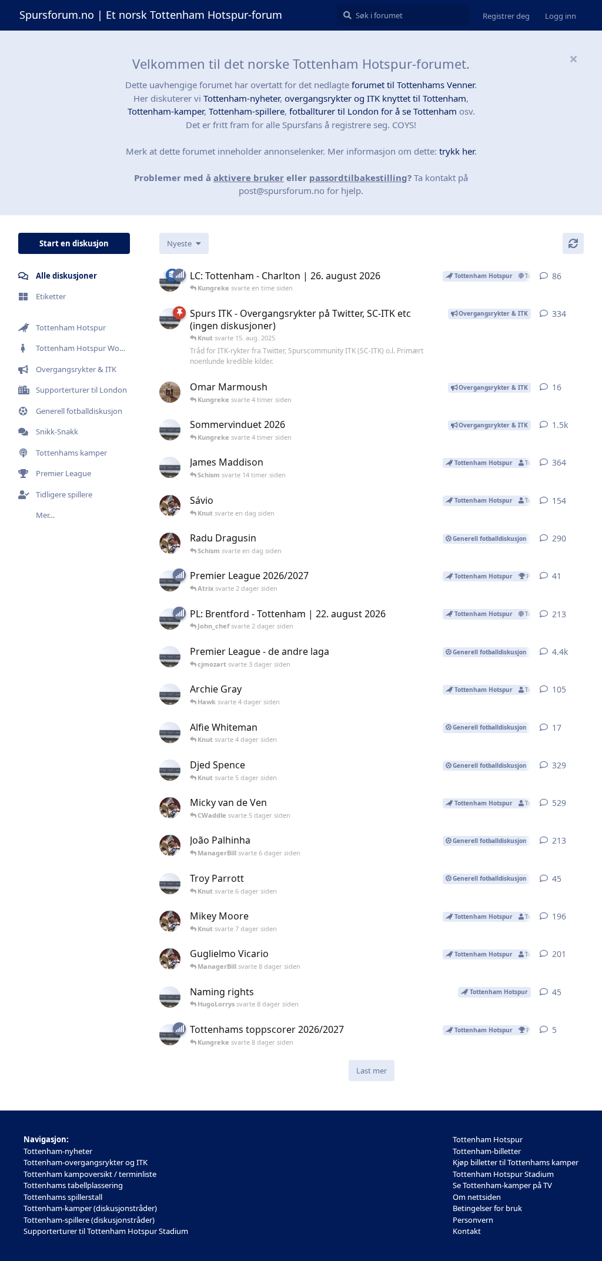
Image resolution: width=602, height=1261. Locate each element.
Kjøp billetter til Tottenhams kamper (515, 1162)
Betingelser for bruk (487, 1208)
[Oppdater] (573, 243)
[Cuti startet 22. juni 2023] (169, 958)
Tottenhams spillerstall (63, 1197)
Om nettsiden (477, 1197)
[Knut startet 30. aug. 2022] (169, 732)
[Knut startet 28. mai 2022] (169, 770)
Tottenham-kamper (166, 111)
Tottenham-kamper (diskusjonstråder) (90, 1208)
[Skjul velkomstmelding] (573, 58)
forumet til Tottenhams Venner (413, 85)
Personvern (473, 1220)
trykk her (456, 151)
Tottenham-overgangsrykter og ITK (86, 1162)
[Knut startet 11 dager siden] (169, 619)
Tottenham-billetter (487, 1151)
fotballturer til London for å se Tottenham (373, 111)
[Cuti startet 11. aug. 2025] (169, 505)
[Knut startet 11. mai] (169, 429)
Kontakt (467, 1231)
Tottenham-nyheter (241, 98)
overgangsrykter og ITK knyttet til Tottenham (375, 98)
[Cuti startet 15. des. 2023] (169, 543)
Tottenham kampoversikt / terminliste (90, 1174)
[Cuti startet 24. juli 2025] (169, 845)
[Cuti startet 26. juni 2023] (169, 807)
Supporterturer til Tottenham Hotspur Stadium (106, 1231)
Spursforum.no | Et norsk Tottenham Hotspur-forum (150, 15)
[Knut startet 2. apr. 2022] (169, 656)
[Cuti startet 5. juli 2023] (169, 921)
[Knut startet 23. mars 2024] (169, 694)
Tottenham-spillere (247, 111)
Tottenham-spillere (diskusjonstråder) (89, 1220)
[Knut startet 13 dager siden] (169, 580)
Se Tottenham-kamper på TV (502, 1185)
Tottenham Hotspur (488, 1139)
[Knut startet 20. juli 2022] (169, 467)
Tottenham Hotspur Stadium (503, 1174)
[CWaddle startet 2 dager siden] (169, 392)
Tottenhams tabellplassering (73, 1185)
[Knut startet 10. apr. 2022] (169, 318)
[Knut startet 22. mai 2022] (169, 997)
